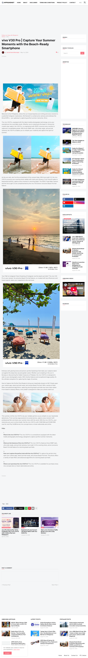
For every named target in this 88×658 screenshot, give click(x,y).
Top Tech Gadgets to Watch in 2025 (78, 141)
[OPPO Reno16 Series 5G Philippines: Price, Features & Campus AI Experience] (35, 642)
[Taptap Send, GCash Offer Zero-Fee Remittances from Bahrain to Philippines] (35, 633)
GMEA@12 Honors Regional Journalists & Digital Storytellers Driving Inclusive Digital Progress (78, 131)
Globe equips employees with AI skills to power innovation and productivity (77, 624)
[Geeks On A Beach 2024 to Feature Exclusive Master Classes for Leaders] (67, 171)
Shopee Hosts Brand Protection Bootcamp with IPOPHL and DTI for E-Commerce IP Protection (78, 252)
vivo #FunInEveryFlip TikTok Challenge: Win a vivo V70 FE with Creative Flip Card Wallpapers (10, 532)
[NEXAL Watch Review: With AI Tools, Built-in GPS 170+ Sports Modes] (6, 624)
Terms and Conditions (47, 2)
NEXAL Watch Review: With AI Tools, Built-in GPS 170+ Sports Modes (19, 624)
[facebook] (68, 199)
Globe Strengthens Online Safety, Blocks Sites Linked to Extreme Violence (48, 624)
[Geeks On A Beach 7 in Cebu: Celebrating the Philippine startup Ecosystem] (67, 150)
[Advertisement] (44, 20)
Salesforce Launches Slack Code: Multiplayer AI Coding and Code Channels (78, 265)
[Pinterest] (29, 508)
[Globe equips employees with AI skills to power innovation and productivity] (64, 624)
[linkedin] (68, 206)
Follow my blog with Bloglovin (10, 35)
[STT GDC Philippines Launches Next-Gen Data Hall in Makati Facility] (67, 181)
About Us (66, 655)
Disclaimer (33, 2)
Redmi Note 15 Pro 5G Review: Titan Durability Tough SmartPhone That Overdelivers (18, 634)
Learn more (16, 649)
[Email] (32, 508)
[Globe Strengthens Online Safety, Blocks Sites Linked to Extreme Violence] (35, 624)
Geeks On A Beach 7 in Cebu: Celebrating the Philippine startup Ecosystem (78, 151)
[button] (80, 2)
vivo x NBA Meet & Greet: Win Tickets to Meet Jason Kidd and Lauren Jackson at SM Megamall (78, 240)
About (25, 2)
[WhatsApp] (26, 508)
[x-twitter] (79, 199)
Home (19, 2)
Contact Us (74, 655)
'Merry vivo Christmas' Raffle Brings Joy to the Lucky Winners (49, 531)
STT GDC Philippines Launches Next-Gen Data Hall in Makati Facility (78, 182)
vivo (7, 36)
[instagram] (79, 202)
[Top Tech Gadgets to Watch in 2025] (67, 142)
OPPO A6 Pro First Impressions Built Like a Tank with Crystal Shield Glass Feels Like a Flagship (19, 644)
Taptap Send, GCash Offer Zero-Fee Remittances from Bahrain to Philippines (48, 633)
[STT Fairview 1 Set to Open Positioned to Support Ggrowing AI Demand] (67, 161)
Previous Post (6, 585)
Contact (73, 2)
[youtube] (68, 202)
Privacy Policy (62, 2)
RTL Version (83, 655)
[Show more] (36, 508)
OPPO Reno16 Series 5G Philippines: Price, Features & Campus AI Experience (48, 642)
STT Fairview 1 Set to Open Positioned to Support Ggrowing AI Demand (78, 161)
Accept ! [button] (7, 653)
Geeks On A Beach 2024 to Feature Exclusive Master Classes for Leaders (78, 171)
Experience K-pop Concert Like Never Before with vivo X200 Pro (29, 531)
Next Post (54, 585)
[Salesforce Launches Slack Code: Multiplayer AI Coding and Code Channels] (67, 264)
